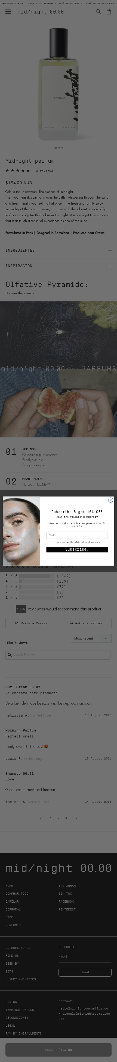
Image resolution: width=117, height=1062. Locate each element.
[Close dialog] (110, 500)
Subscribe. (77, 549)
